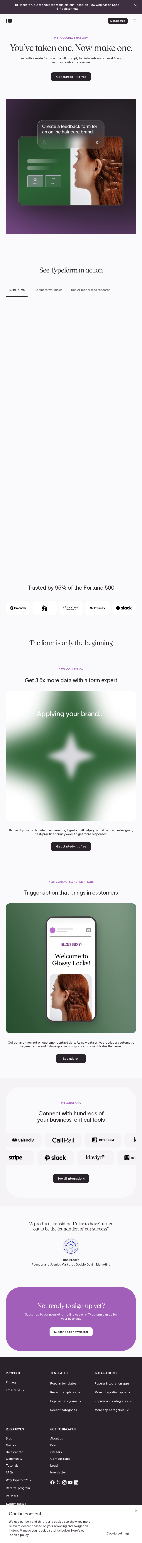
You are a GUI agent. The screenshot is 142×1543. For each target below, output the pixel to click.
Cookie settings (117, 1533)
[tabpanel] (71, 430)
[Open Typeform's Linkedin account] (76, 1482)
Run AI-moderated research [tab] (90, 289)
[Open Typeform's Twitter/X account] (58, 1482)
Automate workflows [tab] (47, 289)
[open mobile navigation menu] (134, 20)
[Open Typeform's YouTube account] (70, 1482)
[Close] (136, 1510)
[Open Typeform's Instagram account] (64, 1482)
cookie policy (19, 1535)
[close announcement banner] (135, 5)
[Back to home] (10, 21)
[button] (15, 1390)
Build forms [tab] (17, 289)
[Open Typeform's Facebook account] (52, 1482)
